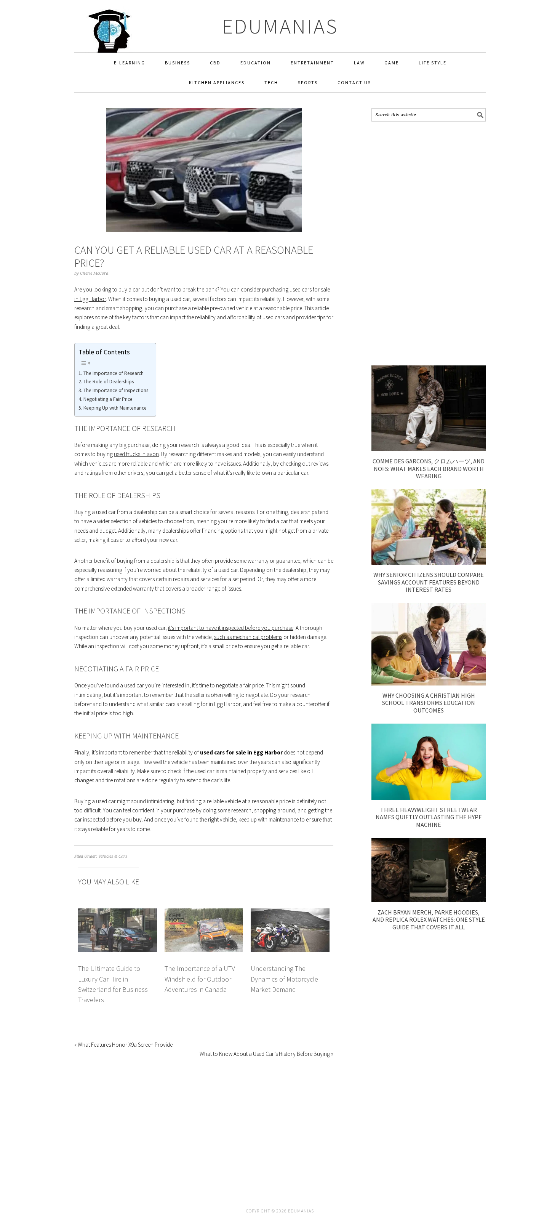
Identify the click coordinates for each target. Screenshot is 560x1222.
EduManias (280, 26)
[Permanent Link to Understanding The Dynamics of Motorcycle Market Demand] (290, 912)
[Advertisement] (428, 243)
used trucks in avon (136, 454)
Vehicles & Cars (112, 856)
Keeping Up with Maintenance (115, 408)
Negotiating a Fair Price (108, 399)
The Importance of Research (113, 373)
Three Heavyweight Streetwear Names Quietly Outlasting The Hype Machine (429, 817)
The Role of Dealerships (108, 381)
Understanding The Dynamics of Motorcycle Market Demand (284, 979)
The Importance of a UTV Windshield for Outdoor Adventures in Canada (200, 979)
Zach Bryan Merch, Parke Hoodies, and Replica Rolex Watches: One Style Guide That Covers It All (429, 919)
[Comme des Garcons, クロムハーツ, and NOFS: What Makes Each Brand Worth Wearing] (428, 449)
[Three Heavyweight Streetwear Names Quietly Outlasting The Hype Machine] (428, 797)
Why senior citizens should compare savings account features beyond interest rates (428, 582)
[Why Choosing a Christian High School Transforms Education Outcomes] (428, 683)
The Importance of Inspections (115, 390)
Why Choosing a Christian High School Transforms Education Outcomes (428, 703)
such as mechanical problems (248, 637)
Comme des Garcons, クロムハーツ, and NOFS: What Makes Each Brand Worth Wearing (429, 468)
